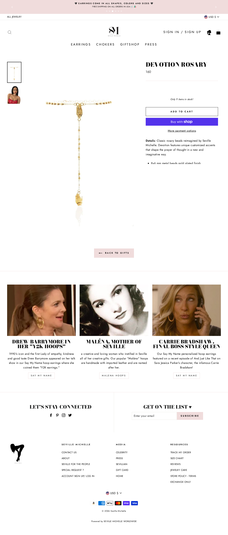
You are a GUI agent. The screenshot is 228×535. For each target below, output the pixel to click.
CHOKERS (105, 44)
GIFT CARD (122, 470)
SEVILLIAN (122, 464)
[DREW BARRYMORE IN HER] (41, 310)
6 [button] (122, 12)
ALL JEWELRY (14, 16)
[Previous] (12, 7)
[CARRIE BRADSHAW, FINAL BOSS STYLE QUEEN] (186, 310)
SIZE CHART (177, 458)
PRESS (151, 44)
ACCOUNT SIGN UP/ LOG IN (78, 476)
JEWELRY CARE (178, 470)
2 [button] (110, 12)
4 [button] (116, 12)
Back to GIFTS (116, 253)
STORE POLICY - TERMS (183, 476)
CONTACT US (69, 452)
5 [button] (119, 12)
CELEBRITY (122, 452)
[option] (114, 5)
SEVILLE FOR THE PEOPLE (76, 464)
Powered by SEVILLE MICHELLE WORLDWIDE (114, 521)
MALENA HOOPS (114, 375)
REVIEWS (175, 464)
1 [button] (107, 12)
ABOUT (66, 458)
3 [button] (113, 12)
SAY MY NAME (41, 375)
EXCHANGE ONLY (180, 482)
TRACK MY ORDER (180, 452)
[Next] (215, 7)
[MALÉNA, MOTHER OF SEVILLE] (114, 310)
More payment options (182, 131)
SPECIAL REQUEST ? (73, 470)
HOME (119, 476)
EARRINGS (81, 44)
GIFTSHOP (130, 44)
